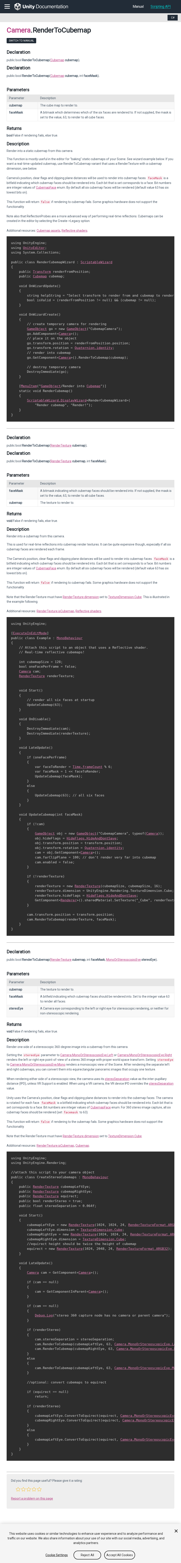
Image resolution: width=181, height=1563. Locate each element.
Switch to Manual (21, 40)
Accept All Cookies (119, 1555)
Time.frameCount (87, 767)
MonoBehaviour (70, 638)
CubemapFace (46, 187)
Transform (42, 272)
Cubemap (57, 60)
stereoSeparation (117, 1079)
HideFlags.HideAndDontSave (91, 838)
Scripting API (161, 6)
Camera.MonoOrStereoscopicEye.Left (86, 1055)
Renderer (69, 900)
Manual (138, 6)
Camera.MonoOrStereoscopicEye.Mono (37, 1064)
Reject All (87, 1555)
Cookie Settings (56, 1555)
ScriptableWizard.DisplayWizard (57, 400)
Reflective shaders (74, 230)
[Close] (176, 1531)
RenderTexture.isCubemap (55, 611)
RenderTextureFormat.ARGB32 (154, 1225)
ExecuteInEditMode (30, 633)
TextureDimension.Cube (125, 597)
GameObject (37, 329)
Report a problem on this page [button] (32, 1498)
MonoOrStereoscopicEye (123, 959)
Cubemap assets (48, 230)
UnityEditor (34, 248)
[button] (18, 1489)
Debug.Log (44, 1315)
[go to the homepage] (44, 6)
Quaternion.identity (93, 348)
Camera (19, 30)
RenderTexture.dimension (81, 597)
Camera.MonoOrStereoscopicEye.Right (144, 1055)
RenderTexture (61, 445)
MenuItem (29, 386)
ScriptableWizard (96, 262)
